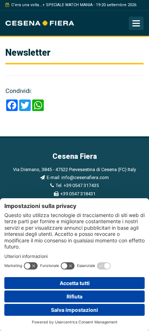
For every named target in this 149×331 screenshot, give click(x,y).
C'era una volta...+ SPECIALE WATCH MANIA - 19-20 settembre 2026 (73, 5)
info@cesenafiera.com (85, 177)
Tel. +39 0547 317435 (77, 185)
